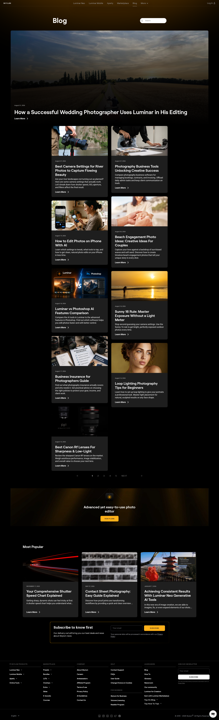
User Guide (115, 678)
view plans (109, 519)
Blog (146, 670)
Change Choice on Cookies (121, 683)
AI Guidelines (82, 696)
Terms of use (82, 687)
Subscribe (154, 628)
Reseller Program (117, 705)
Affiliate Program (83, 683)
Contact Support (117, 670)
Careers (80, 674)
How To (147, 674)
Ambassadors (82, 678)
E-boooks (47, 696)
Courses (46, 700)
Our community (150, 687)
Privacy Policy (82, 691)
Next (124, 475)
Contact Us (81, 700)
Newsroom (148, 683)
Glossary (147, 678)
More (143, 3)
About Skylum (82, 670)
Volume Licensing (118, 700)
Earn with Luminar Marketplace (156, 696)
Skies (45, 691)
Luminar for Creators (152, 691)
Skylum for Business (119, 696)
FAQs (113, 674)
